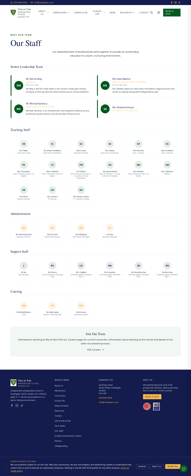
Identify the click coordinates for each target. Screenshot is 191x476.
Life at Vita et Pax (63, 420)
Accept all (173, 466)
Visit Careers (94, 349)
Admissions (60, 12)
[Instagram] (175, 2)
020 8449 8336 (20, 2)
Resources (126, 12)
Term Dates (60, 425)
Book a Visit (169, 12)
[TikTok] (179, 2)
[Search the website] (151, 12)
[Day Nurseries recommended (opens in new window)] (147, 406)
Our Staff (59, 431)
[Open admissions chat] (184, 469)
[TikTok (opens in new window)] (22, 405)
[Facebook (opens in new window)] (11, 405)
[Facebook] (171, 2)
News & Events (62, 405)
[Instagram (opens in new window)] (17, 405)
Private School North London (68, 436)
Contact (144, 12)
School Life (97, 12)
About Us (42, 12)
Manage (142, 466)
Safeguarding (61, 446)
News (113, 12)
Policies (58, 441)
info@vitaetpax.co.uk (43, 2)
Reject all (157, 466)
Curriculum (81, 12)
